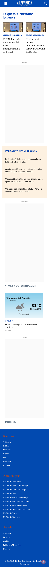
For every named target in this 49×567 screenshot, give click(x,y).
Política (6, 446)
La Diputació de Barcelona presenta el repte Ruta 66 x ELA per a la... (23, 160)
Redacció (8, 331)
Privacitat (6, 537)
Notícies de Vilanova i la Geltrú (15, 505)
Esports (6, 453)
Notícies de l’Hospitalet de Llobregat (17, 509)
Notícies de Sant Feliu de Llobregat (16, 501)
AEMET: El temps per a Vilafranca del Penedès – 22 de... (21, 326)
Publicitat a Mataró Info (12, 545)
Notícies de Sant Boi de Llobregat (15, 497)
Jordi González (8, 52)
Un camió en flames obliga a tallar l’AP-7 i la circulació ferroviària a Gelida (23, 190)
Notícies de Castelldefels (12, 481)
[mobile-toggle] (5, 3)
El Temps (9, 321)
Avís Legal (7, 533)
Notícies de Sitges (9, 513)
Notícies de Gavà (9, 493)
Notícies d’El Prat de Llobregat (15, 489)
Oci (4, 457)
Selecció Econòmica (12, 35)
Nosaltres (6, 549)
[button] (45, 3)
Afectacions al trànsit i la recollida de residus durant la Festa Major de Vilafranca (23, 170)
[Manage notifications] (43, 562)
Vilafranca (7, 442)
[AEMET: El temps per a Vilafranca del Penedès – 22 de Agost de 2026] (24, 305)
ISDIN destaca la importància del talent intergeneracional (11, 43)
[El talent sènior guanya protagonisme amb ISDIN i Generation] (36, 27)
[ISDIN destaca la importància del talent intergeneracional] (13, 27)
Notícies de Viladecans (11, 517)
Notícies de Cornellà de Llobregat (15, 485)
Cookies (6, 541)
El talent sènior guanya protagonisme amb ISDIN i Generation (35, 43)
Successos (6, 449)
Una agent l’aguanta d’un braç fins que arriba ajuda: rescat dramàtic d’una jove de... (23, 180)
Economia (7, 461)
